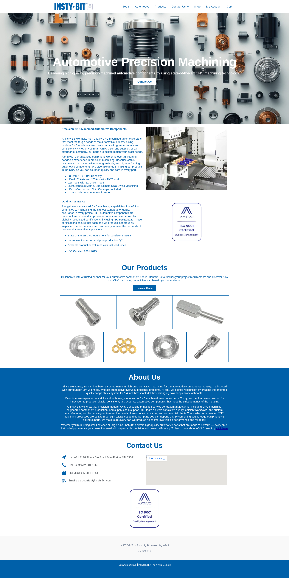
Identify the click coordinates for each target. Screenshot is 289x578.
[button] (187, 6)
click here (222, 428)
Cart (229, 6)
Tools (126, 6)
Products (160, 6)
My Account (213, 6)
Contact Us (178, 6)
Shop (197, 6)
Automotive (142, 6)
